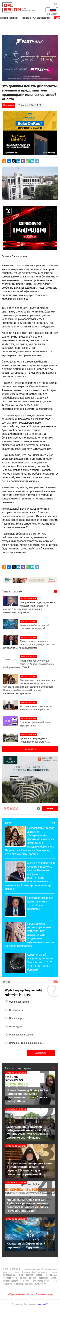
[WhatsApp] (28, 161)
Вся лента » (30, 749)
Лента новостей (13, 591)
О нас (30, 1294)
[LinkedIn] (18, 161)
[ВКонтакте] (9, 161)
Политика (8, 105)
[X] (14, 161)
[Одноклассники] (4, 161)
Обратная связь (16, 1294)
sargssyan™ (43, 1304)
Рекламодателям (45, 1294)
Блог (8, 822)
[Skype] (32, 161)
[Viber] (23, 161)
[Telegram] (37, 161)
